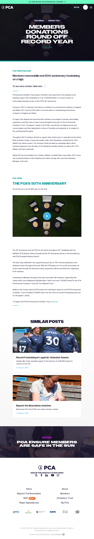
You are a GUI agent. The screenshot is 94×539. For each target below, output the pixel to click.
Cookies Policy (34, 534)
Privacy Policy (45, 534)
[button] (91, 7)
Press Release (39, 21)
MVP (29, 498)
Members (65, 493)
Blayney (59, 534)
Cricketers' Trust (54, 21)
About (65, 489)
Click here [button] (37, 86)
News (29, 489)
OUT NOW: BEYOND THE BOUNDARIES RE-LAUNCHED (46, 2)
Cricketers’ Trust (65, 498)
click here (54, 302)
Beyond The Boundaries (29, 493)
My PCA (65, 502)
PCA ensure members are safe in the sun (47, 442)
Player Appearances (29, 502)
